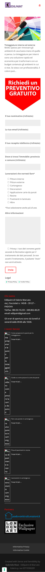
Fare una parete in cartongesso (22, 419)
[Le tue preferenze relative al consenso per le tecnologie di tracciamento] (4, 569)
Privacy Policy (12, 282)
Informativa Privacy (21, 547)
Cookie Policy (25, 282)
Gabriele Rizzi (12, 565)
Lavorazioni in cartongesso (20, 478)
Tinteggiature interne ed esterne (19, 45)
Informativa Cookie (21, 550)
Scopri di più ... (16, 339)
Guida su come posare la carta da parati (25, 378)
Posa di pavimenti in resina (20, 450)
